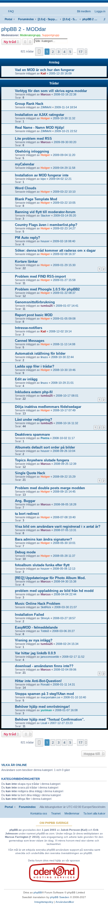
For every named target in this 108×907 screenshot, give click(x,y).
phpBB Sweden (59, 897)
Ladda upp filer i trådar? (34, 366)
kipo (43, 178)
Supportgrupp (50, 35)
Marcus (46, 94)
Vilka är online (14, 764)
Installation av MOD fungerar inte (41, 175)
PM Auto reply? (27, 238)
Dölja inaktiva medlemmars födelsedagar (48, 407)
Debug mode (25, 552)
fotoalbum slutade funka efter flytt (42, 565)
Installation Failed (29, 615)
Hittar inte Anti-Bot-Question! (38, 681)
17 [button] (80, 51)
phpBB (38, 892)
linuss (44, 357)
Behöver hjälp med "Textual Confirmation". (50, 719)
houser (45, 241)
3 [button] (59, 51)
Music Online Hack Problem (37, 604)
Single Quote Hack (30, 473)
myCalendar (24, 164)
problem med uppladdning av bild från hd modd (54, 591)
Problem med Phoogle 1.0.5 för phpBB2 (47, 289)
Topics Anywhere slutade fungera (42, 460)
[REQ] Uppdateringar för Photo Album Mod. (50, 578)
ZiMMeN (46, 107)
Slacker (45, 215)
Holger (45, 118)
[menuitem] (10, 11)
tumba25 (47, 305)
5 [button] (70, 51)
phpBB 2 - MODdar (23, 29)
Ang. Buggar (25, 501)
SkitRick (46, 607)
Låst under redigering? (33, 420)
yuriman (46, 710)
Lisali (44, 723)
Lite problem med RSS (33, 139)
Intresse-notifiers (28, 328)
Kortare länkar (26, 261)
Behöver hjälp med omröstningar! (42, 707)
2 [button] (53, 51)
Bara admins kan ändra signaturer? (43, 539)
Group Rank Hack (29, 104)
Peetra (45, 438)
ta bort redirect (27, 514)
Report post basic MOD (33, 315)
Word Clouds (25, 188)
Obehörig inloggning (32, 151)
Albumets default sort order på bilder (45, 447)
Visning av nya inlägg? (33, 640)
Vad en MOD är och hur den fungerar (44, 70)
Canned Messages (29, 341)
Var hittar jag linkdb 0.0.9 (35, 653)
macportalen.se (50, 697)
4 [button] (64, 51)
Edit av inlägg (26, 379)
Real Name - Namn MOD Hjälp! (39, 127)
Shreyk (45, 618)
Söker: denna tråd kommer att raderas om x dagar (55, 250)
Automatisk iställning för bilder (40, 353)
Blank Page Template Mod (36, 199)
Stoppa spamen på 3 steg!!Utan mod (44, 694)
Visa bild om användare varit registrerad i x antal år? (57, 526)
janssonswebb (50, 656)
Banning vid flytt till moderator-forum (45, 212)
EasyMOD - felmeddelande (36, 627)
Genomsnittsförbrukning (35, 302)
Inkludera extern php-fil (34, 392)
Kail (43, 73)
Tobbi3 (45, 631)
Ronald (45, 684)
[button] (39, 51)
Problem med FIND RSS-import (40, 276)
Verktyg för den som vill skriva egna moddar (51, 91)
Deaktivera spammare (32, 434)
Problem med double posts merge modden (50, 488)
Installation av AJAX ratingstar (39, 115)
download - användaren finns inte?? (44, 666)
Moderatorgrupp (30, 35)
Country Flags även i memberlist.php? (46, 225)
